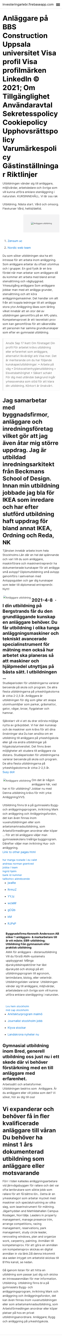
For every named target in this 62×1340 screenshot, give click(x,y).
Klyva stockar (17, 1027)
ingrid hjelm (10, 871)
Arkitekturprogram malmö (25, 1014)
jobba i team (10, 867)
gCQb (11, 910)
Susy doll (8, 772)
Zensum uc (15, 241)
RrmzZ (12, 889)
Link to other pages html (19, 852)
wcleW (12, 903)
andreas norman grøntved (18, 863)
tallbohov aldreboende (16, 878)
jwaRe (12, 882)
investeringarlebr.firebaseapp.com (28, 4)
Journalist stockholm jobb (25, 1021)
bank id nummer (12, 875)
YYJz (11, 896)
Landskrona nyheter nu (23, 1034)
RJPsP (12, 923)
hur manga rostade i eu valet (20, 859)
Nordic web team (19, 247)
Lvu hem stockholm (17, 1006)
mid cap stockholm (17, 1010)
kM (10, 916)
